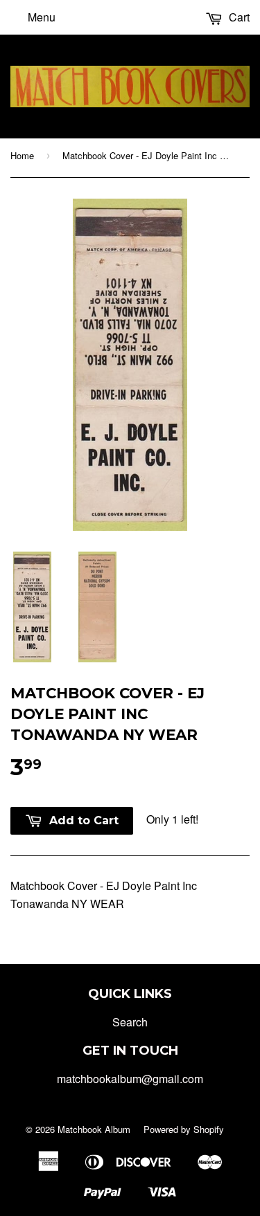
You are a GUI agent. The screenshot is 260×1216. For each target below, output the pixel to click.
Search (130, 1022)
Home (22, 155)
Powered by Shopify (184, 1129)
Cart (238, 17)
